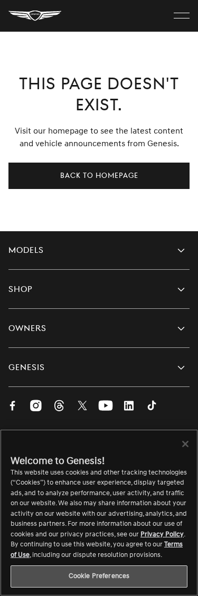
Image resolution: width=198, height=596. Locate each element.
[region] (99, 512)
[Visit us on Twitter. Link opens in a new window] (82, 406)
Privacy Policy (162, 534)
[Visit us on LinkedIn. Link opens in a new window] (128, 406)
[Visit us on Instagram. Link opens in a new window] (35, 406)
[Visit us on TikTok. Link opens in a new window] (152, 406)
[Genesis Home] (34, 16)
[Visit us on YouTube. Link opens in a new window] (105, 406)
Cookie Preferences (99, 576)
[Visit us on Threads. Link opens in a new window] (59, 406)
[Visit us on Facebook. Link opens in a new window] (12, 406)
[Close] (185, 444)
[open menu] (182, 16)
